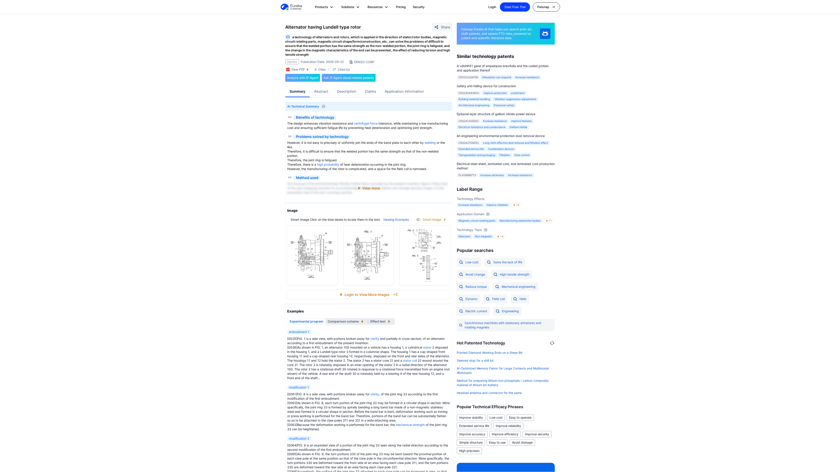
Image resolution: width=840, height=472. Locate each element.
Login (492, 7)
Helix (523, 299)
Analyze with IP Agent (302, 78)
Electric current (476, 311)
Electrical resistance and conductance (481, 127)
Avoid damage (522, 442)
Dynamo (471, 299)
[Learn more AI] (545, 33)
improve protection (495, 93)
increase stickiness (492, 175)
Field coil (498, 299)
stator (427, 347)
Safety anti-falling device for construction (486, 86)
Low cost (472, 262)
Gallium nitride (518, 127)
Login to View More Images (371, 294)
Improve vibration (497, 204)
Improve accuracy (472, 434)
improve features (521, 121)
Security (419, 7)
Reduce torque (476, 286)
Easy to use (497, 442)
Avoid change (475, 274)
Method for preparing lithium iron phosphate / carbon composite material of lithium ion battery (502, 383)
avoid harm (518, 93)
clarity (374, 338)
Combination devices (501, 149)
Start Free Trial (514, 7)
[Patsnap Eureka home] (291, 7)
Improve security (537, 434)
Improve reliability (508, 426)
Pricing (401, 7)
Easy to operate (520, 417)
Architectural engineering (473, 105)
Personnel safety (504, 105)
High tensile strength (514, 274)
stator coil (410, 360)
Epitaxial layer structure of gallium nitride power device (496, 114)
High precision (469, 451)
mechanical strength (410, 425)
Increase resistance (527, 77)
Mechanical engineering (519, 286)
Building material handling (474, 99)
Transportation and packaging (476, 155)
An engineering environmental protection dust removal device (501, 136)
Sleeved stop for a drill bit (475, 360)
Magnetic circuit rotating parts (476, 220)
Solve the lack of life (507, 262)
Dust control (521, 155)
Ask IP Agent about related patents (349, 78)
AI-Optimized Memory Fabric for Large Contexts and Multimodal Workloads (503, 370)
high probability (328, 164)
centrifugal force (366, 123)
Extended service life (471, 149)
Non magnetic (483, 236)
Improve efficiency (505, 434)
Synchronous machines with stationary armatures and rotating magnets (503, 325)
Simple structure (471, 442)
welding (430, 142)
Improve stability (471, 417)
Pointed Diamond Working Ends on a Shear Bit (489, 352)
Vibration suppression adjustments (515, 99)
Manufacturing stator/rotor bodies (520, 220)
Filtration (504, 155)
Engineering (510, 311)
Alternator (464, 236)
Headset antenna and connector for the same (489, 393)
